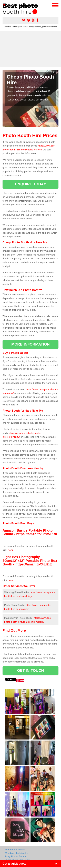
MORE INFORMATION (30, 344)
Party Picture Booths (15, 856)
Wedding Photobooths (16, 853)
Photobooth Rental (15, 849)
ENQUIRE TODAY (30, 184)
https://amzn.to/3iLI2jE (33, 564)
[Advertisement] (30, 49)
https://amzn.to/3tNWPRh (36, 534)
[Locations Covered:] (4, 5)
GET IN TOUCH (30, 670)
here (10, 550)
